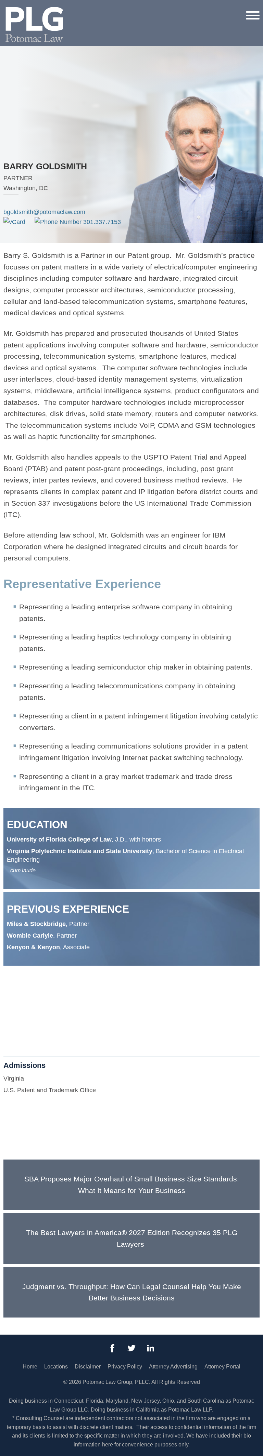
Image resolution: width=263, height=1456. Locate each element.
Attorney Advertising (173, 1366)
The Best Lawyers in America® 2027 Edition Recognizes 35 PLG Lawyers (131, 1238)
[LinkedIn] (151, 1348)
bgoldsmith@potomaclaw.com (44, 212)
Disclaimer (88, 1366)
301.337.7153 (101, 222)
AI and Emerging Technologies (48, 1000)
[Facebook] (112, 1348)
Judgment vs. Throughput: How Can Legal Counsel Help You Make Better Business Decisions (131, 1292)
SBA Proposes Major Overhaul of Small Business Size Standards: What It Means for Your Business (131, 1184)
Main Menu (108, 9)
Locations (56, 1366)
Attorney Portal (222, 1366)
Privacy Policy (125, 1366)
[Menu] (253, 15)
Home (30, 1366)
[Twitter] (131, 1348)
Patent (16, 1024)
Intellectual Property (34, 1012)
